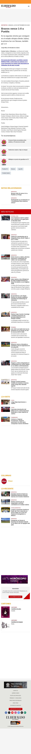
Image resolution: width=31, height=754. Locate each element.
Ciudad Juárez (6, 173)
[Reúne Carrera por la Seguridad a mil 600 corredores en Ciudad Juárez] (5, 502)
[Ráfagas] (4, 481)
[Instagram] (15, 712)
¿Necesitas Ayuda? (15, 709)
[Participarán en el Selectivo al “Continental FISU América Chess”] (5, 200)
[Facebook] (6, 712)
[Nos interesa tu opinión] (15, 685)
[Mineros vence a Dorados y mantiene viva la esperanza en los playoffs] (5, 350)
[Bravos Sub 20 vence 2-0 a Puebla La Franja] (5, 193)
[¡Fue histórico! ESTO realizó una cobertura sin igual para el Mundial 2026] (5, 223)
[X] (9, 712)
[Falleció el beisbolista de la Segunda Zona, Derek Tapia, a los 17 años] (5, 243)
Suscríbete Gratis (15, 596)
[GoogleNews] (19, 712)
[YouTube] (12, 712)
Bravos (13, 169)
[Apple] (22, 712)
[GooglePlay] (25, 712)
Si (2, 60)
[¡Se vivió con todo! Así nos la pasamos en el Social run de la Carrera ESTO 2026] (5, 333)
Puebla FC (5, 169)
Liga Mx (20, 169)
